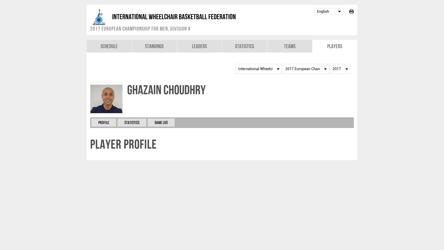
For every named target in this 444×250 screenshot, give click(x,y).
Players (334, 46)
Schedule (109, 46)
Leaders (199, 46)
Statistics (244, 46)
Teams (290, 46)
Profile (103, 122)
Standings (154, 46)
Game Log (161, 122)
